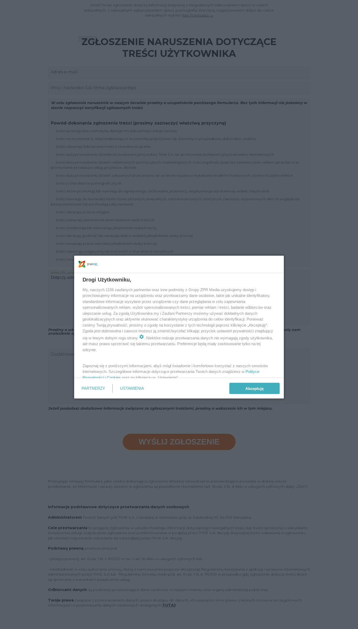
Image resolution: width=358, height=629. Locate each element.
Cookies (114, 377)
